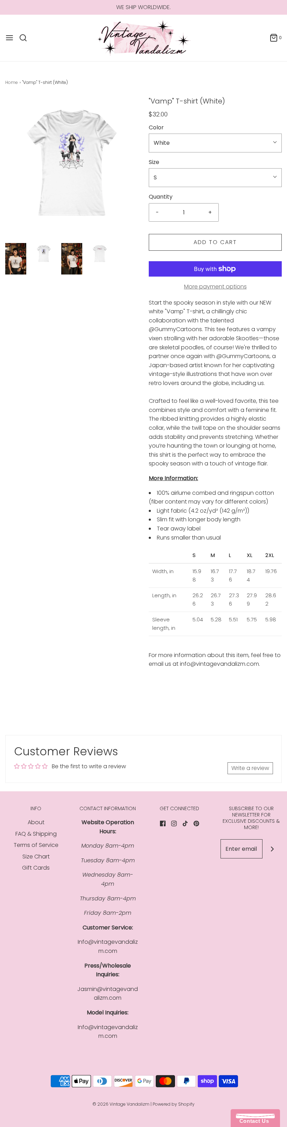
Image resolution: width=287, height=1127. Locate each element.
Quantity (161, 197)
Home (11, 82)
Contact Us (252, 1121)
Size (154, 162)
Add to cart (215, 242)
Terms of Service (36, 845)
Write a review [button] (250, 768)
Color (156, 127)
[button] (15, 258)
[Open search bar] (26, 37)
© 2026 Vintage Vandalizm (120, 1104)
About (36, 822)
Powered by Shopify (174, 1104)
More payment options (215, 287)
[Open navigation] (9, 37)
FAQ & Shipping (36, 834)
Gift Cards (36, 868)
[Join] (272, 848)
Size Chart (36, 857)
